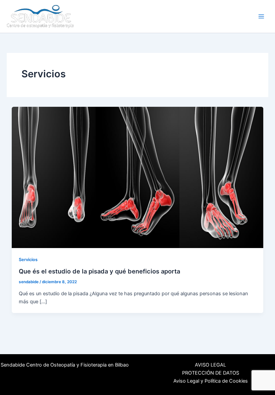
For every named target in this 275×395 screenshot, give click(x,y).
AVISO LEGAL (210, 365)
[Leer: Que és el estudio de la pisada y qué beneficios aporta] (138, 177)
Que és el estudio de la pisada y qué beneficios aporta (99, 271)
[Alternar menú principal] (261, 16)
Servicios (28, 259)
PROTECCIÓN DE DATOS (210, 373)
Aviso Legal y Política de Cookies (210, 381)
